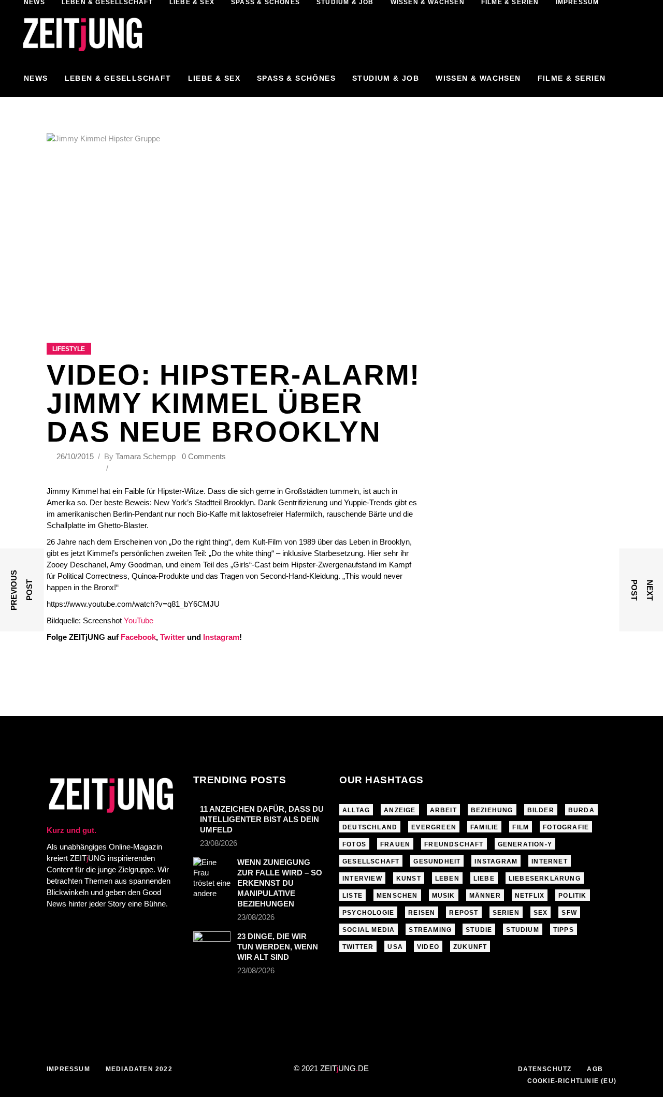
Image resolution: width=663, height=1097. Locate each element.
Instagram (221, 637)
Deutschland (369, 827)
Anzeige (399, 810)
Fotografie (566, 827)
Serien (506, 912)
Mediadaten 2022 (139, 1069)
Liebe (484, 878)
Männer (485, 895)
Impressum (68, 1069)
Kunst (408, 878)
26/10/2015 (76, 456)
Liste (352, 895)
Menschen (397, 895)
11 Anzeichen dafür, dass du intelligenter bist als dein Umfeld (262, 819)
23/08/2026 (218, 843)
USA (395, 946)
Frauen (395, 844)
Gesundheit (436, 861)
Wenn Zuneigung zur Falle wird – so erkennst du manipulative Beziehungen (279, 883)
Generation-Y (525, 844)
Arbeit (443, 810)
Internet (549, 861)
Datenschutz (544, 1069)
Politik (572, 895)
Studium (522, 929)
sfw (569, 912)
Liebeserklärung (545, 878)
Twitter (172, 637)
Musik (443, 895)
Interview (362, 878)
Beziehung (492, 810)
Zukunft (470, 946)
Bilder (540, 810)
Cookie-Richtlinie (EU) (571, 1081)
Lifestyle (68, 349)
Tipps (563, 929)
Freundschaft (453, 844)
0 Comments (204, 456)
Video (428, 946)
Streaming (430, 929)
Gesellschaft (370, 861)
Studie (479, 929)
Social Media (368, 929)
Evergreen (433, 827)
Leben (447, 878)
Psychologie (368, 912)
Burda (581, 810)
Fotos (354, 844)
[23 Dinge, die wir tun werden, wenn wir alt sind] (211, 942)
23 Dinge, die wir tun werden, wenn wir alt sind (277, 946)
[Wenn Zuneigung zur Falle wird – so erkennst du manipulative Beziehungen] (211, 878)
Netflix (529, 895)
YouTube (138, 620)
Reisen (421, 912)
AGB (595, 1069)
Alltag (356, 810)
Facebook (138, 637)
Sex (541, 912)
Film (520, 827)
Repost (463, 912)
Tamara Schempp (146, 456)
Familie (484, 827)
